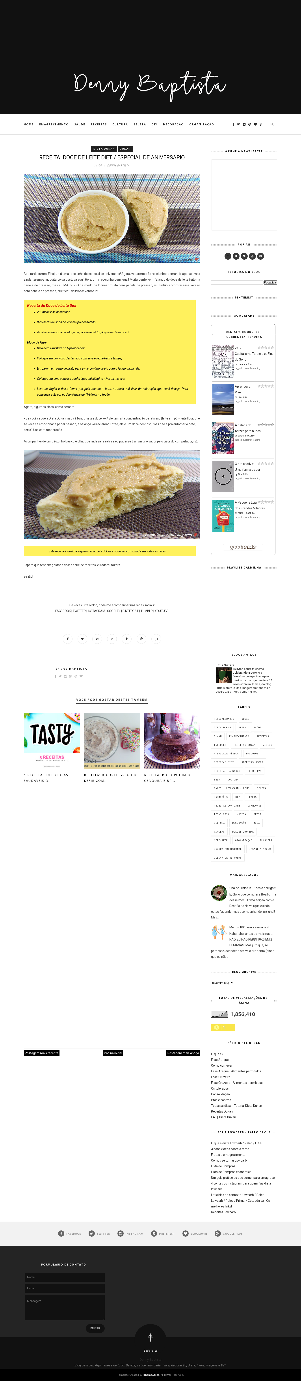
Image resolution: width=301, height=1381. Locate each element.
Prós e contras (221, 1100)
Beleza (140, 124)
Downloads (255, 805)
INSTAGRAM (96, 611)
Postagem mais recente (41, 1053)
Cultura (120, 124)
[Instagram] (244, 256)
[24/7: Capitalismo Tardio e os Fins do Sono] (223, 377)
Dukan (125, 148)
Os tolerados (220, 1088)
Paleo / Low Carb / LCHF (231, 788)
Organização (201, 124)
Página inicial (113, 1053)
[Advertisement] (132, 31)
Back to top (150, 1350)
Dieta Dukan (104, 148)
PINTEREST (131, 611)
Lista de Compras (223, 1166)
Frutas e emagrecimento (228, 1154)
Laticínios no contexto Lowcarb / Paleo (237, 1195)
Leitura (219, 823)
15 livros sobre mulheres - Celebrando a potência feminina (249, 672)
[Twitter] (236, 256)
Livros (252, 797)
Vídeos (267, 745)
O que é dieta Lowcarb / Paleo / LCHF (236, 1143)
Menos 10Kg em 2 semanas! (249, 927)
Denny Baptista (71, 669)
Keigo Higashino (246, 513)
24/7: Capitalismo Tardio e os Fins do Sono (254, 353)
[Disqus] (112, 856)
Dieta (242, 727)
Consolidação (220, 1094)
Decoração (173, 124)
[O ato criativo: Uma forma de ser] (223, 491)
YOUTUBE (162, 611)
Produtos (252, 753)
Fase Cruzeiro (220, 1077)
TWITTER (79, 611)
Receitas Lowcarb (223, 1212)
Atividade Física (226, 753)
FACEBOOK (63, 611)
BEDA (217, 779)
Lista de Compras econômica (231, 1172)
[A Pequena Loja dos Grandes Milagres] (223, 531)
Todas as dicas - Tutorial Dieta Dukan (236, 1105)
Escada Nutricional (228, 849)
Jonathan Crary (246, 364)
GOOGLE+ (114, 611)
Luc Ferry (242, 397)
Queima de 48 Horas (228, 857)
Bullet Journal (243, 831)
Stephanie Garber (246, 436)
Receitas (99, 124)
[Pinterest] (260, 256)
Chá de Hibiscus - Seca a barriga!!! (252, 888)
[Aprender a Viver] (223, 414)
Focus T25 (255, 771)
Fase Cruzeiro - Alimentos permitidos (237, 1082)
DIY (155, 124)
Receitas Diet (224, 762)
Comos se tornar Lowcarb (229, 1160)
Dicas (245, 719)
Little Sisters (225, 665)
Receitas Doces (252, 762)
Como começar (221, 1065)
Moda (257, 823)
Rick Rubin (243, 474)
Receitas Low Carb (227, 805)
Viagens (219, 831)
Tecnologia (221, 814)
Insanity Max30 (260, 849)
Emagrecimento (54, 124)
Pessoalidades (224, 719)
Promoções (221, 797)
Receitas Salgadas (227, 771)
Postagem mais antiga (183, 1053)
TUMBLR (147, 611)
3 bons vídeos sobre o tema (230, 1149)
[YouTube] (252, 256)
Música (241, 814)
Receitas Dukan (244, 745)
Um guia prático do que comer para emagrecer (243, 1177)
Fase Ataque (220, 1060)
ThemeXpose (151, 1374)
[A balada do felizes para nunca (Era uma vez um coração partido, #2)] (223, 453)
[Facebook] (228, 256)
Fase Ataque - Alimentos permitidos (236, 1071)
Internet (220, 745)
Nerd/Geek (221, 840)
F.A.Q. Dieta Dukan (223, 1117)
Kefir (257, 814)
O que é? (217, 1054)
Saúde (79, 124)
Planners (266, 840)
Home (29, 124)
